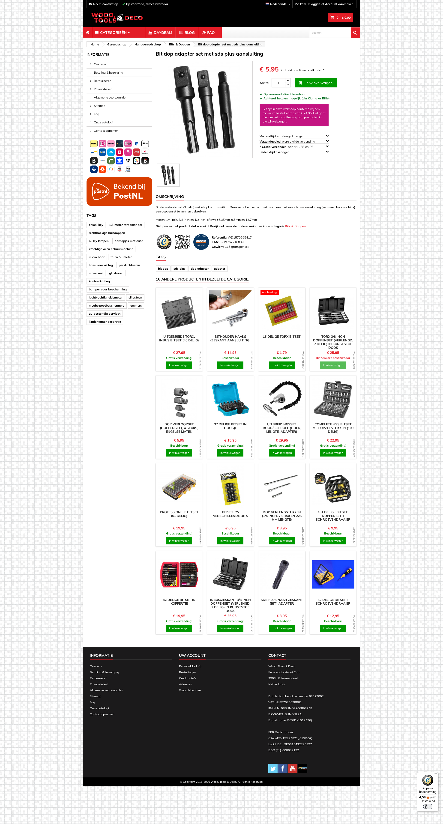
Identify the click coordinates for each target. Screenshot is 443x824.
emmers (136, 305)
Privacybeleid (102, 89)
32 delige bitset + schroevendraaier (333, 602)
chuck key (96, 225)
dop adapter (200, 268)
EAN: (215, 242)
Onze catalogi (103, 122)
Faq (96, 114)
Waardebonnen (190, 690)
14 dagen (275, 152)
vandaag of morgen (282, 136)
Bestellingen (187, 672)
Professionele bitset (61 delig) (179, 514)
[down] (288, 85)
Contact (277, 655)
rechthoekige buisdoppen (107, 233)
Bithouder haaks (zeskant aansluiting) (230, 338)
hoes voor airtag (101, 265)
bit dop (163, 268)
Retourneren (102, 81)
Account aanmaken (339, 4)
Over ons (99, 64)
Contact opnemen (106, 130)
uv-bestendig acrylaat (104, 313)
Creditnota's (187, 678)
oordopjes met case (129, 241)
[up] (288, 80)
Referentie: (219, 237)
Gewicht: (218, 246)
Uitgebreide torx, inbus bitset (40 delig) (179, 338)
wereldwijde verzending (288, 141)
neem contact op (105, 4)
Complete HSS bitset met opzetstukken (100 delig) (333, 428)
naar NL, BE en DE (287, 147)
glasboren (116, 273)
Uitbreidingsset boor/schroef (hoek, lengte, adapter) (282, 428)
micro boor (97, 257)
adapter (219, 268)
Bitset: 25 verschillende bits (230, 514)
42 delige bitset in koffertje (179, 602)
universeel (96, 273)
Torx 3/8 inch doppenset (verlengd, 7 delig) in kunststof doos (333, 342)
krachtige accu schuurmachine (111, 249)
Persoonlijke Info (190, 666)
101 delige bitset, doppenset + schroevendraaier (333, 516)
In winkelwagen (315, 83)
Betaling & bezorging (108, 72)
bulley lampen (99, 241)
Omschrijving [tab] (170, 196)
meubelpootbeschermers (106, 305)
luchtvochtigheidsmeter (106, 297)
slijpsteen (135, 297)
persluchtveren (129, 265)
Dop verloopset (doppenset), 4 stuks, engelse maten (179, 428)
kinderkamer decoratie (105, 321)
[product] (179, 311)
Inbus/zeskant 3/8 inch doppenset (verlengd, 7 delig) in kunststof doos (230, 605)
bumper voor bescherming (108, 289)
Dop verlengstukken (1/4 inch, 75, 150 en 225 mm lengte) (282, 516)
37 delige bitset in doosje (230, 426)
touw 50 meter (121, 257)
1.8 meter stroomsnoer (125, 225)
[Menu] (435, 775)
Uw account (192, 655)
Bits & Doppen (295, 226)
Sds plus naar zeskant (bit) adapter (282, 602)
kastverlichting (99, 281)
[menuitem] (87, 32)
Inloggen (314, 4)
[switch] (427, 806)
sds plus (180, 268)
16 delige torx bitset (282, 336)
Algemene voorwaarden (110, 97)
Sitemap (99, 105)
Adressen (185, 684)
